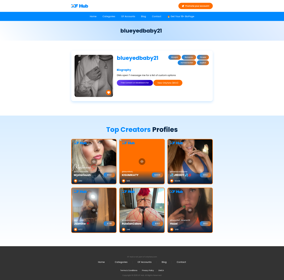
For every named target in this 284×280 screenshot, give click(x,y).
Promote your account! (197, 6)
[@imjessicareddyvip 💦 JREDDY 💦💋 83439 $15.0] (190, 161)
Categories (109, 16)
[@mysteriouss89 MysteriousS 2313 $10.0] (94, 161)
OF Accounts (128, 16)
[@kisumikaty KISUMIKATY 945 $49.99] (125, 161)
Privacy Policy (148, 270)
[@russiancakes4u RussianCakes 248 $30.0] (142, 210)
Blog (143, 16)
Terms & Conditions (128, 270)
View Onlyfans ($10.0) (167, 82)
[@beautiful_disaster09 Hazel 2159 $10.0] (190, 210)
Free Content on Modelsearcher (135, 82)
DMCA (161, 270)
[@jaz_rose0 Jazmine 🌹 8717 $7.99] (94, 210)
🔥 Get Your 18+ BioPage (180, 16)
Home (93, 16)
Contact (156, 16)
